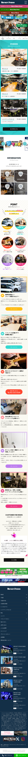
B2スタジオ (5, 68)
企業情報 (2, 637)
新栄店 (2, 594)
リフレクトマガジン (5, 618)
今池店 (2, 597)
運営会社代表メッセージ (6, 640)
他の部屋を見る (14, 129)
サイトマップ (3, 631)
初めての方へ (3, 621)
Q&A (1, 744)
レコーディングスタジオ (8, 119)
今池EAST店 (3, 600)
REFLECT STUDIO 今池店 (19, 657)
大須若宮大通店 (4, 603)
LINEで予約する (22, 755)
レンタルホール (4, 606)
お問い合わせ (3, 625)
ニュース (2, 615)
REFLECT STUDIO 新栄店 (19, 646)
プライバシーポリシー (5, 634)
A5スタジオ (5, 93)
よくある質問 (3, 628)
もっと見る (14, 559)
